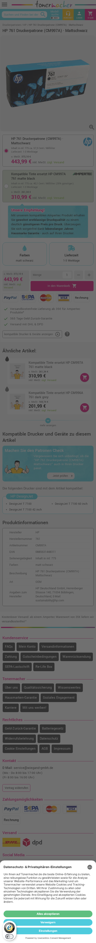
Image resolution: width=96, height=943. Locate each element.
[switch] (9, 936)
